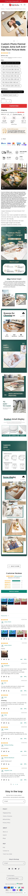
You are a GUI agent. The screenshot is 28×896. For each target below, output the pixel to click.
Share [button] (4, 139)
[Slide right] (17, 41)
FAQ (4, 847)
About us (5, 832)
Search (5, 835)
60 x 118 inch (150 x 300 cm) (10, 82)
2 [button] (13, 784)
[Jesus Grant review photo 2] (12, 633)
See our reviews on (11, 884)
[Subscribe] (23, 801)
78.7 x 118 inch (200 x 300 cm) (11, 86)
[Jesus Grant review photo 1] (4, 633)
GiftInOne (11, 892)
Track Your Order (7, 854)
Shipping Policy (7, 813)
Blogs (4, 838)
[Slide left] (10, 41)
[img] (4, 619)
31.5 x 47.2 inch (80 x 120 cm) (11, 69)
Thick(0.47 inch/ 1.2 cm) (10, 95)
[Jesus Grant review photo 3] (20, 633)
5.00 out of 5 (18, 576)
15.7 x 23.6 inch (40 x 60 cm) (11, 63)
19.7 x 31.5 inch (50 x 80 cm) (11, 66)
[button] (2, 4)
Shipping (10, 57)
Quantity (3, 98)
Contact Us (6, 851)
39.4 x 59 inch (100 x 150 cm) (11, 76)
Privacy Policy (6, 822)
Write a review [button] (14, 591)
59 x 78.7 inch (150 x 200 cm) (11, 79)
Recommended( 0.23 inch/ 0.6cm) (12, 92)
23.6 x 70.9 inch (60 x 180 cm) (11, 72)
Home (2, 9)
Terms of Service (7, 816)
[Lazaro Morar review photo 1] (4, 654)
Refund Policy (6, 819)
